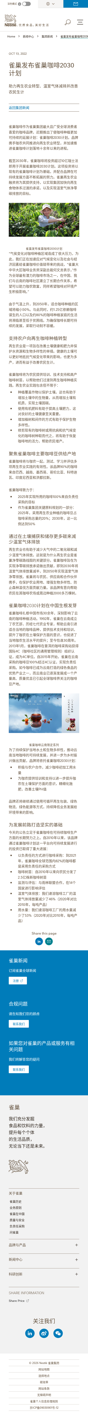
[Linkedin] (30, 1333)
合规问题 (18, 1003)
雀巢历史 (16, 1201)
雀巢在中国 (17, 1214)
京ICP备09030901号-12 (44, 1407)
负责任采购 (17, 1226)
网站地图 (44, 1369)
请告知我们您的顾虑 (24, 1013)
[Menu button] (80, 22)
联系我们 (75, 4)
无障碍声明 (44, 1395)
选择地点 (44, 1375)
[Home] (28, 20)
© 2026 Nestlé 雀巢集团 (44, 1363)
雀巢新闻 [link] (18, 960)
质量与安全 (17, 1220)
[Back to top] (79, 1409)
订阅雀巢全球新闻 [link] (22, 970)
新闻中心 (43, 1259)
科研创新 (43, 1274)
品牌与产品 (43, 1244)
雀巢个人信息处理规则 (44, 1401)
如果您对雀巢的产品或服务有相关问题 (42, 1046)
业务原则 (16, 1207)
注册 (16, 980)
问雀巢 (14, 1232)
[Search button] (70, 21)
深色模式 (12, 3)
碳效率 (44, 1382)
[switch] (26, 4)
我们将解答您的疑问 (24, 1059)
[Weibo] (44, 1333)
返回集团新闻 (19, 107)
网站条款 (44, 1388)
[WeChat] (58, 1333)
